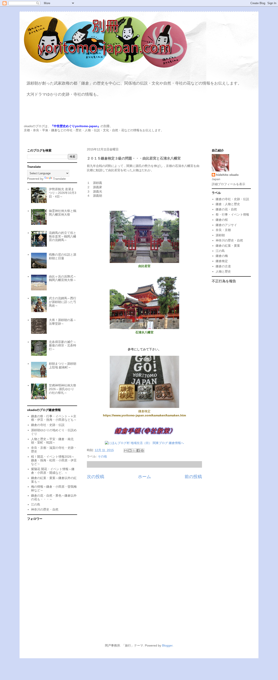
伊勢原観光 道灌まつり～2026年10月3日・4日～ (62, 192)
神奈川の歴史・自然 (44, 509)
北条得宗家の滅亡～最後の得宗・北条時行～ (62, 345)
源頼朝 (220, 235)
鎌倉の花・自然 (226, 209)
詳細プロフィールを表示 (228, 184)
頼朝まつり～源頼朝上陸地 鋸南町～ (62, 365)
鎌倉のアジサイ (226, 225)
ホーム (144, 476)
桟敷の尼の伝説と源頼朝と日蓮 (62, 256)
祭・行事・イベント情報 (232, 214)
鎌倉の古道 (223, 266)
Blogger (167, 645)
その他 (102, 456)
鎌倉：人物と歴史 (228, 204)
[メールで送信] (126, 450)
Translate (59, 178)
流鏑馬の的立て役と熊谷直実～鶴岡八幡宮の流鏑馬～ (62, 236)
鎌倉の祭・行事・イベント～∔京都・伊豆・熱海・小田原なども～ (54, 418)
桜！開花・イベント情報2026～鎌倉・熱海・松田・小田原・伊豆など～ (54, 460)
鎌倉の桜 (222, 219)
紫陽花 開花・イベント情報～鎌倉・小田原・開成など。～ (52, 470)
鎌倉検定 (222, 261)
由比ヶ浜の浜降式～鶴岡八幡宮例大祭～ (62, 278)
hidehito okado (227, 174)
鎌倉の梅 (222, 256)
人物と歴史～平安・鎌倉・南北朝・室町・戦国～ (52, 440)
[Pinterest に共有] (142, 450)
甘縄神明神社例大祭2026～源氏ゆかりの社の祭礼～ (62, 389)
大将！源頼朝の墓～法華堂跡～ (62, 321)
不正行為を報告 (224, 281)
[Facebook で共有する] (138, 450)
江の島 (35, 504)
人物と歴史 (223, 271)
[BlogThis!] (130, 450)
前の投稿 (193, 476)
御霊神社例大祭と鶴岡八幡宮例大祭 (62, 212)
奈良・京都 (223, 230)
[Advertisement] (139, 600)
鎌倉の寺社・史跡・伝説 (48, 425)
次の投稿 (95, 476)
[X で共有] (134, 450)
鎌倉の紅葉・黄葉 (228, 245)
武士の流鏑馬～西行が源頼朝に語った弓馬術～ (62, 301)
